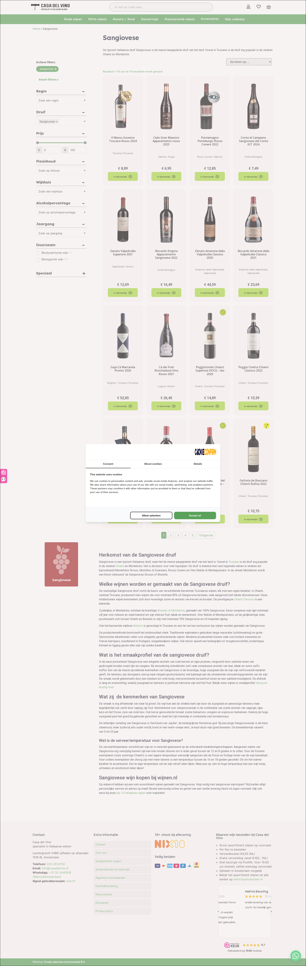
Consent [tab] (108, 463)
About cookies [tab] (153, 463)
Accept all (195, 515)
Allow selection (151, 515)
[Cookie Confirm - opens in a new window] (205, 451)
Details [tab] (198, 463)
